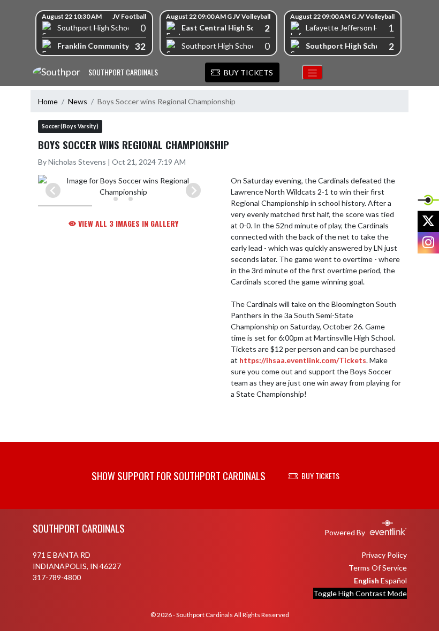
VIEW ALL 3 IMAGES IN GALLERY (127, 223)
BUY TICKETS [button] (320, 475)
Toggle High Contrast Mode (360, 593)
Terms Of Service (378, 567)
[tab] (115, 199)
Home (48, 101)
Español (394, 580)
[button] (242, 73)
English (366, 580)
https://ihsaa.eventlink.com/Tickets (302, 360)
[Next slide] (193, 190)
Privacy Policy (384, 554)
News (77, 101)
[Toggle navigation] (312, 72)
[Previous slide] (53, 190)
